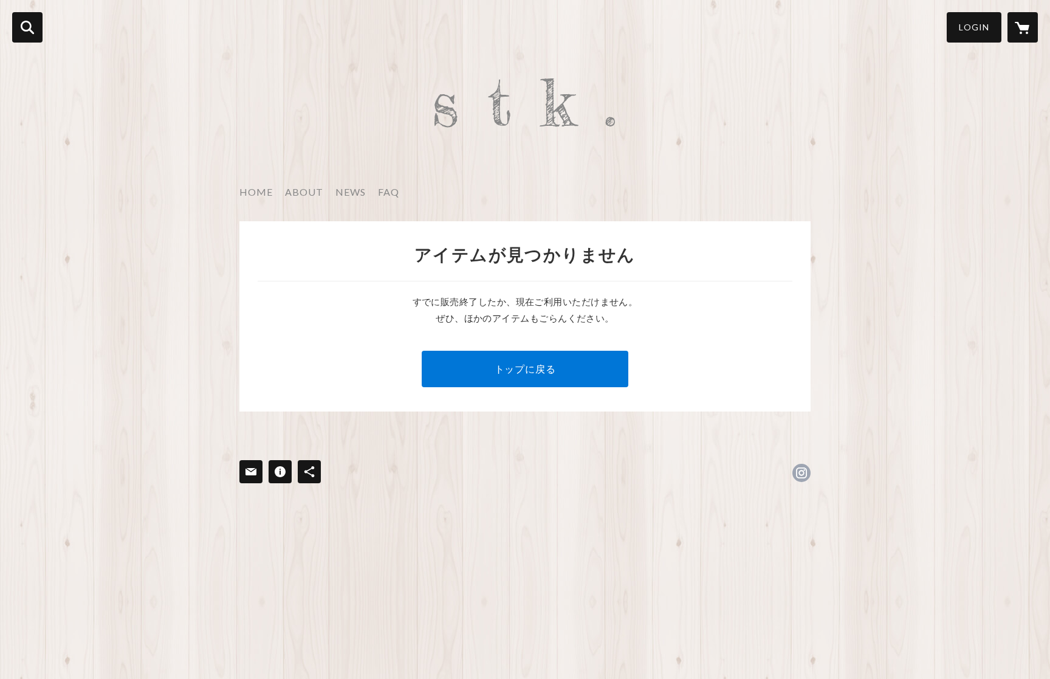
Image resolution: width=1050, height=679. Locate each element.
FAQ (388, 192)
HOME (256, 192)
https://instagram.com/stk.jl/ (801, 473)
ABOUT (304, 192)
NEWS (350, 192)
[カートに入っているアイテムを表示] (1022, 27)
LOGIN (974, 27)
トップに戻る (525, 368)
